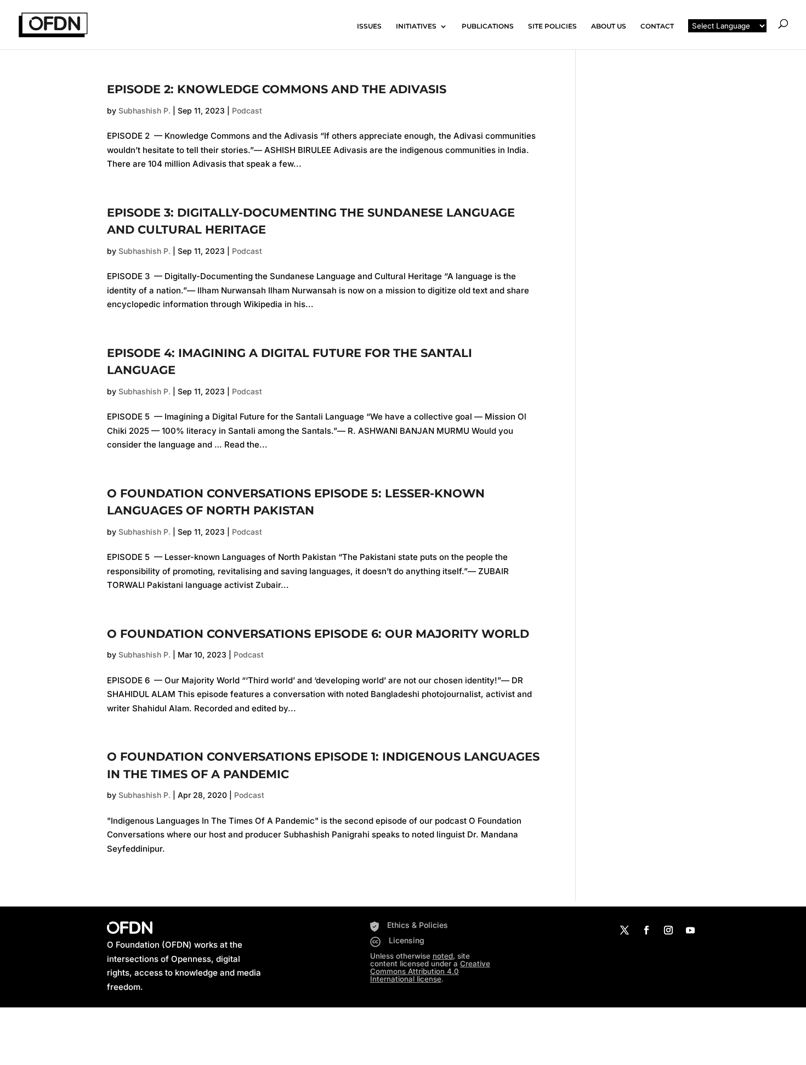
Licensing (406, 940)
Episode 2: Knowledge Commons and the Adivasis (276, 89)
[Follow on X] (624, 930)
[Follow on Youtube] (690, 930)
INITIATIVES (416, 26)
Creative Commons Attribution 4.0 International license (430, 971)
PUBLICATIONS (488, 26)
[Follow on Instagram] (668, 930)
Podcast (247, 110)
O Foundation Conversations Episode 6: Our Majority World (318, 634)
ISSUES (369, 26)
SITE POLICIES (552, 26)
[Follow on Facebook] (646, 930)
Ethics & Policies (417, 925)
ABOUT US (608, 26)
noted (443, 955)
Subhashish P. (144, 110)
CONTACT (657, 26)
